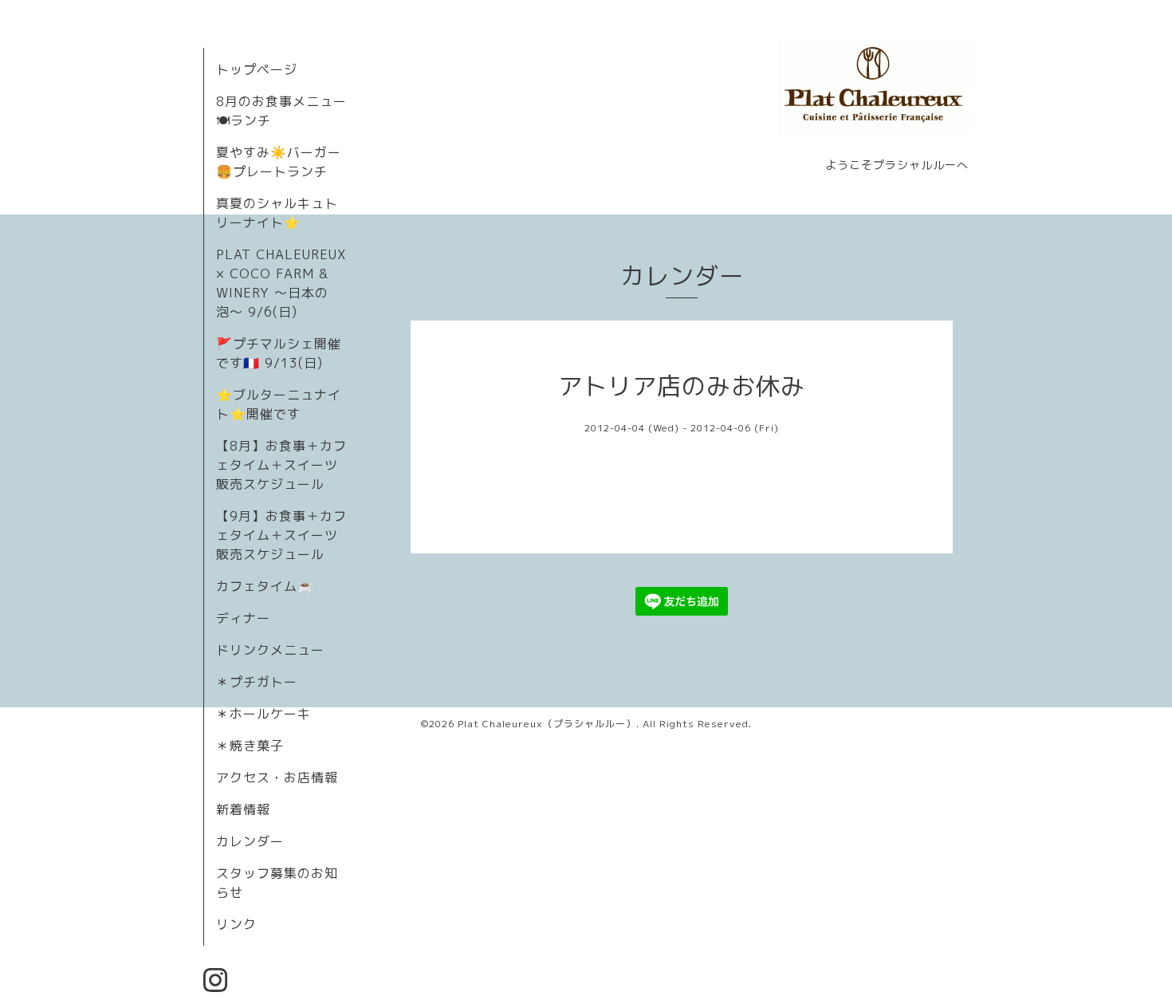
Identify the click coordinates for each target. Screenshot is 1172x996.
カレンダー (250, 841)
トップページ (256, 69)
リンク (236, 924)
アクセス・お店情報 (277, 777)
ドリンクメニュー (270, 650)
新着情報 (243, 809)
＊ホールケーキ (263, 713)
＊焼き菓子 (250, 745)
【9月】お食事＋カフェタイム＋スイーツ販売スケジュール (281, 535)
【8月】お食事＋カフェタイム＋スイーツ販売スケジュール (281, 465)
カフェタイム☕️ (265, 586)
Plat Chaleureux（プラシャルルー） (547, 723)
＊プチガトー (256, 682)
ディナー (243, 618)
